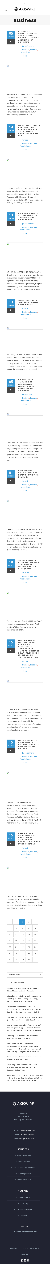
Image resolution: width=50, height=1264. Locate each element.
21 (16, 947)
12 (22, 934)
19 (35, 940)
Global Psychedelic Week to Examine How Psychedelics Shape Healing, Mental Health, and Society (24, 998)
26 (16, 953)
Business (25, 50)
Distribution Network (24, 1209)
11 (16, 934)
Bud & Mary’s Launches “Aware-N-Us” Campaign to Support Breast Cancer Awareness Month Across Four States (24, 1027)
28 (29, 953)
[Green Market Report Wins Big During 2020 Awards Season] (25, 337)
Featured (33, 50)
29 (35, 953)
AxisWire (25, 573)
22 (22, 947)
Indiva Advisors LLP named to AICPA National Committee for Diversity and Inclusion (28, 745)
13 (29, 934)
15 (10, 940)
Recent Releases (23, 1197)
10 (10, 934)
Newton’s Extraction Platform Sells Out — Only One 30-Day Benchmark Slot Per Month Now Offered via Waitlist (25, 1078)
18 (29, 940)
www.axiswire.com (28, 1130)
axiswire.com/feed (27, 1134)
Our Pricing (24, 1203)
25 (10, 953)
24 (35, 947)
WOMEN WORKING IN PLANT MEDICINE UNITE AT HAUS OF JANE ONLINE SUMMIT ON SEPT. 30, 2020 (28, 565)
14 (35, 934)
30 (10, 959)
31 (16, 959)
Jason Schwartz (28, 46)
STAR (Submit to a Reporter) (24, 1167)
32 (22, 959)
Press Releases (25, 52)
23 (29, 947)
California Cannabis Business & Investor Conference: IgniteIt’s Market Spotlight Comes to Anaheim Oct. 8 (24, 1009)
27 (22, 953)
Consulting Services (24, 1173)
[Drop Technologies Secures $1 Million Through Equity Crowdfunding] (25, 254)
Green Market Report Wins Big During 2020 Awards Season (28, 302)
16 (16, 940)
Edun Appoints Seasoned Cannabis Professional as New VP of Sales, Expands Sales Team (23, 1067)
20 (10, 947)
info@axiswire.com (26, 1139)
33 (29, 959)
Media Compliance (24, 1179)
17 (22, 940)
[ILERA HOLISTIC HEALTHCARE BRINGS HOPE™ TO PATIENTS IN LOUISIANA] (25, 511)
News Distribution (24, 1156)
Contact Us (24, 1215)
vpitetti (25, 140)
